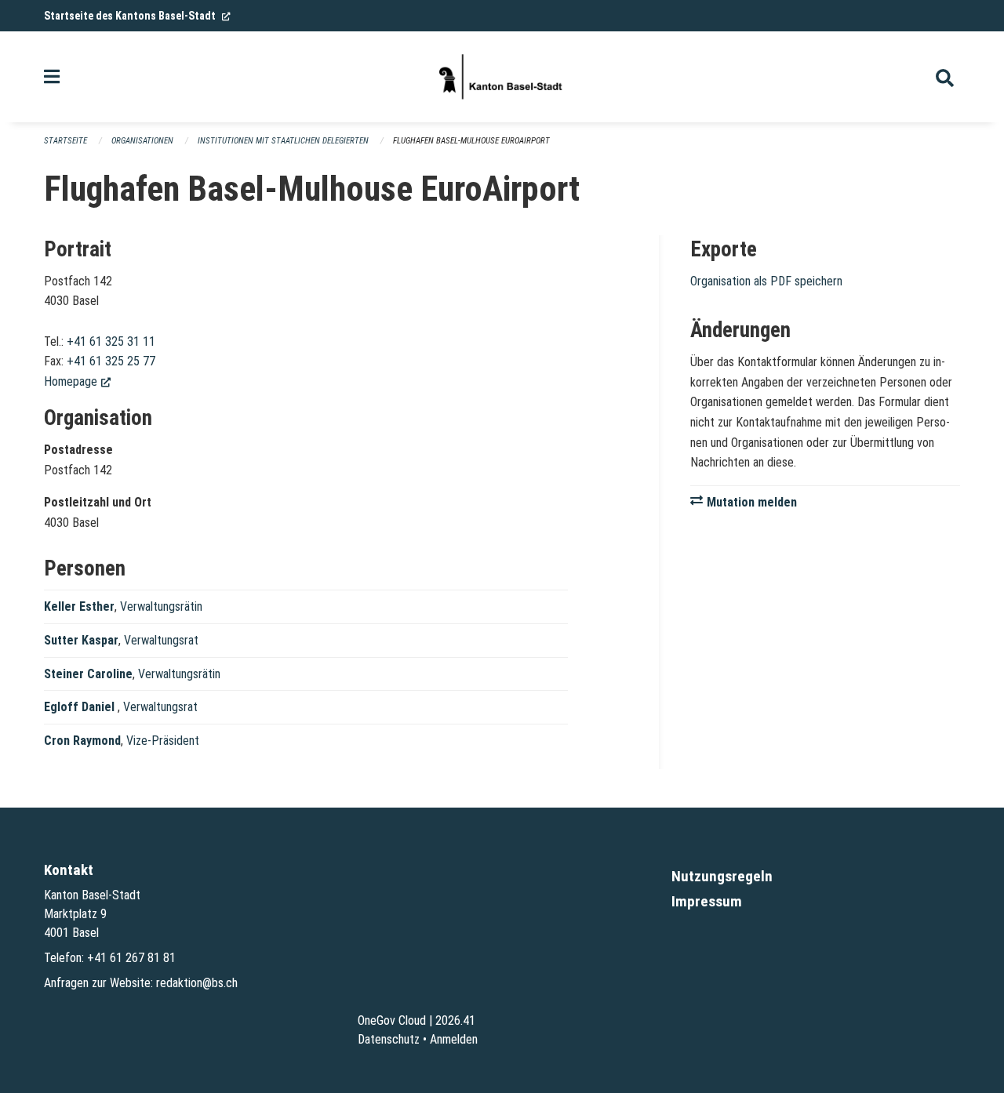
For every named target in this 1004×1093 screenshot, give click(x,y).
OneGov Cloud (392, 1020)
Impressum (706, 901)
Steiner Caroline (88, 673)
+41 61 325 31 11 (111, 341)
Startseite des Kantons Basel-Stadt (137, 15)
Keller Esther (79, 606)
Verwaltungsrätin (161, 606)
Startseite (65, 141)
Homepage (77, 381)
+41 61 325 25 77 (111, 361)
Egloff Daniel (81, 706)
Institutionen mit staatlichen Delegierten (283, 141)
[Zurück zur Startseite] (502, 76)
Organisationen (142, 141)
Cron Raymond (82, 740)
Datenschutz (389, 1039)
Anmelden (454, 1039)
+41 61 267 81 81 (131, 957)
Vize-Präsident (162, 740)
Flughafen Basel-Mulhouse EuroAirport (471, 141)
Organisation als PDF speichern (766, 281)
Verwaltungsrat (161, 640)
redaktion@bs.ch (197, 982)
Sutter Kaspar (81, 640)
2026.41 (455, 1020)
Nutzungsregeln (722, 876)
